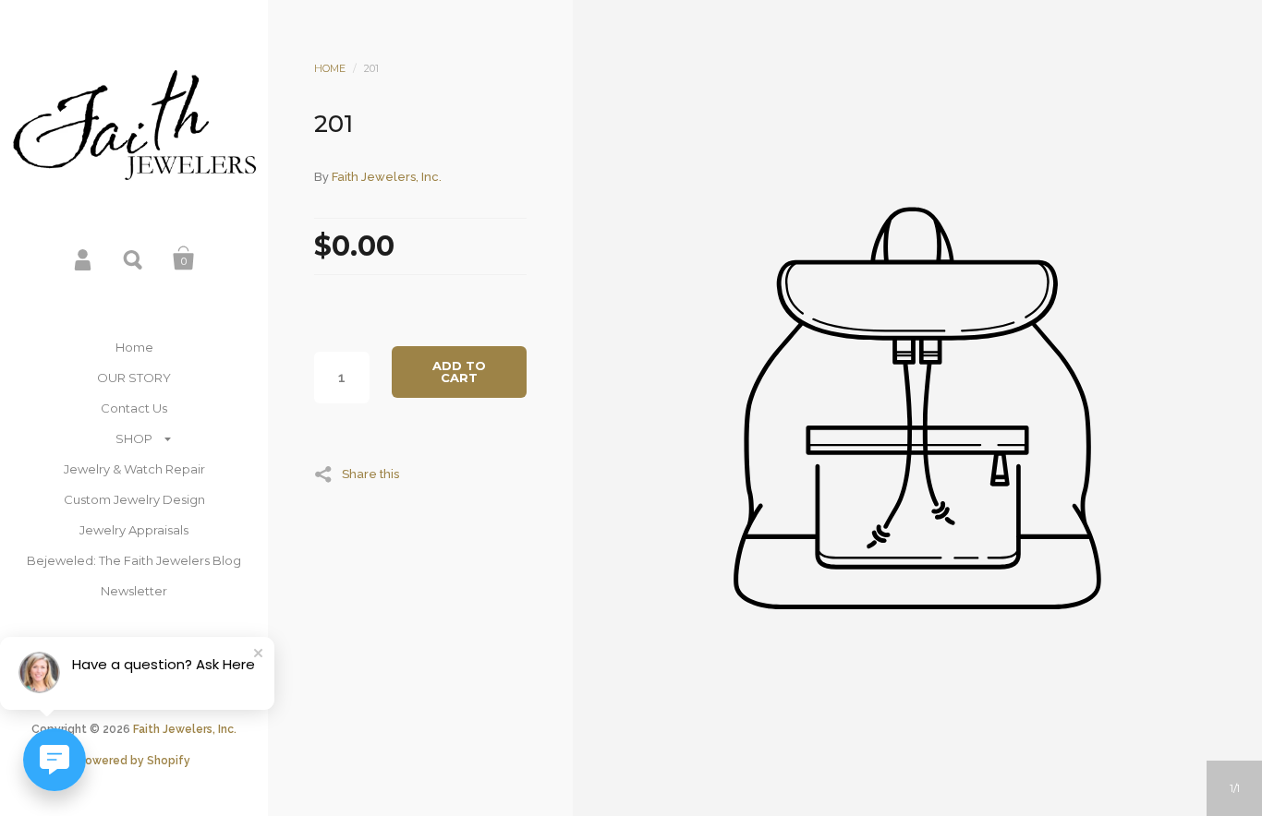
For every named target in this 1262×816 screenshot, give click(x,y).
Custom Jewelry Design (134, 499)
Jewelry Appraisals (133, 529)
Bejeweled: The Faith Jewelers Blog (134, 560)
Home (134, 347)
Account (84, 258)
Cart (183, 258)
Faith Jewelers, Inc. (185, 729)
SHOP (133, 438)
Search (134, 258)
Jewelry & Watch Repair (134, 469)
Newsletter (134, 590)
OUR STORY (134, 377)
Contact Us (134, 408)
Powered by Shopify (134, 760)
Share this (370, 473)
